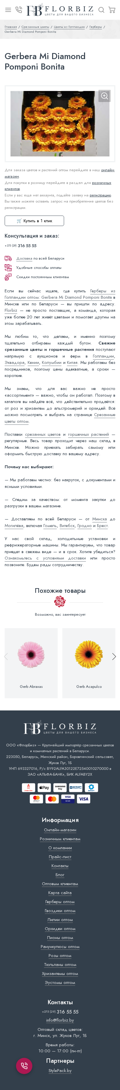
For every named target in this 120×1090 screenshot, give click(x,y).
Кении (33, 362)
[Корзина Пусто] (111, 9)
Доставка (24, 258)
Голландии (103, 356)
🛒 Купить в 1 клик (34, 221)
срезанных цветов (43, 434)
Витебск (67, 525)
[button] (111, 663)
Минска (99, 519)
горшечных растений (88, 434)
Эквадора (14, 362)
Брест (102, 525)
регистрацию (100, 195)
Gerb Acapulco (89, 686)
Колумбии (51, 362)
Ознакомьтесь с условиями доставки (45, 558)
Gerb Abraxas (31, 686)
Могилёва (14, 525)
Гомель (50, 525)
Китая (72, 362)
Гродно (84, 525)
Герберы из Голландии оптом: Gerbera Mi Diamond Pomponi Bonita (60, 294)
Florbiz (11, 310)
